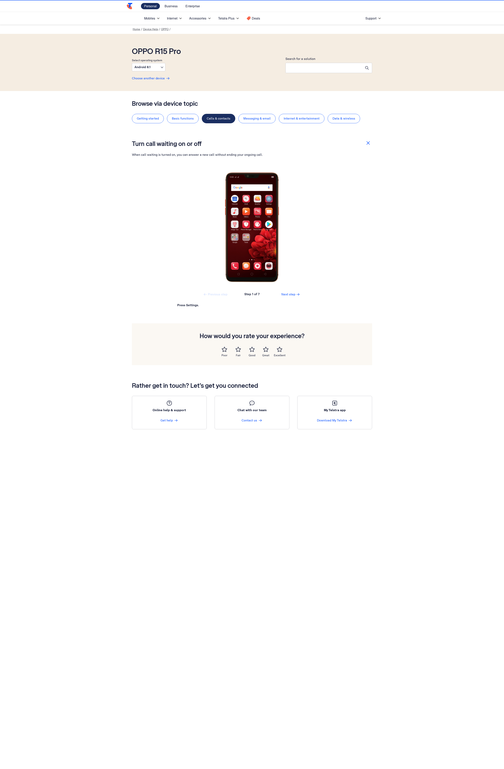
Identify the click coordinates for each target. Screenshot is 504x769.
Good (252, 355)
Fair (238, 355)
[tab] (148, 118)
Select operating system (147, 60)
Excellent (279, 355)
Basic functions (183, 118)
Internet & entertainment (302, 118)
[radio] (224, 349)
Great (265, 355)
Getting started (148, 118)
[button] (148, 67)
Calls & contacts (218, 118)
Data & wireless (344, 118)
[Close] (368, 143)
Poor (224, 355)
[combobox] (324, 68)
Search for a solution (300, 59)
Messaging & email (257, 118)
